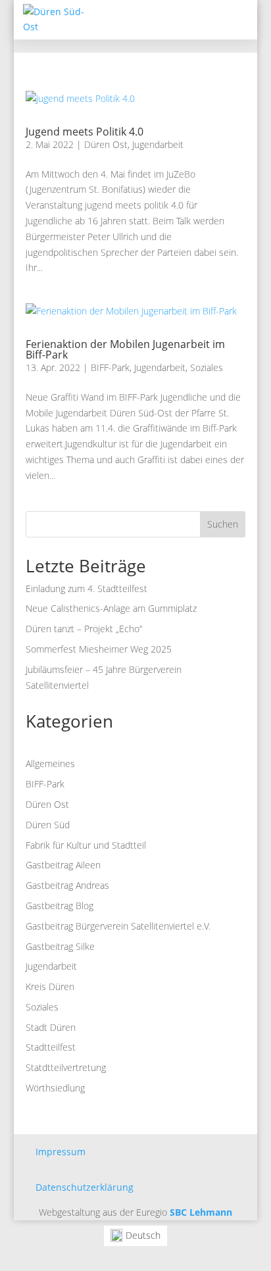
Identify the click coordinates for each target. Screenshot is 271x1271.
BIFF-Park (110, 367)
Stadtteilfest (51, 1047)
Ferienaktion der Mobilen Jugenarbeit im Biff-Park (125, 349)
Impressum (61, 1151)
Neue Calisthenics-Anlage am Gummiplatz (111, 608)
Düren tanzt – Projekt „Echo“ (84, 628)
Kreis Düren (50, 986)
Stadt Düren (51, 1027)
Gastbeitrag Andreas (67, 885)
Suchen (222, 524)
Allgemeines (50, 763)
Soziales (206, 367)
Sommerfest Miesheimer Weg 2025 (99, 649)
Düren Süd (48, 824)
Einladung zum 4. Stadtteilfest (86, 588)
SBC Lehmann (201, 1212)
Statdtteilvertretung (66, 1067)
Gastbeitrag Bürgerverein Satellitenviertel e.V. (118, 926)
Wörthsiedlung (55, 1088)
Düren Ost (106, 144)
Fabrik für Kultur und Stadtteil (86, 845)
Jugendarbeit (158, 144)
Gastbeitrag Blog (59, 905)
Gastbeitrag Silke (60, 946)
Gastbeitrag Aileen (63, 865)
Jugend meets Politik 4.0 (84, 131)
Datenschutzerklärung (85, 1187)
